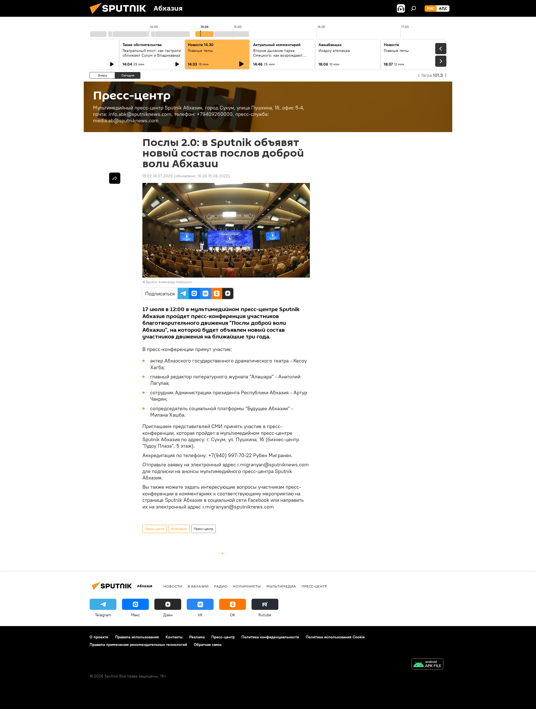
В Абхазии (179, 529)
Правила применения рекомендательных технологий (138, 644)
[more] (114, 178)
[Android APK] (427, 664)
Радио (221, 586)
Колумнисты (247, 586)
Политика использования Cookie (335, 636)
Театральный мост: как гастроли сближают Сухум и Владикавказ (152, 53)
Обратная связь (208, 644)
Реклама (197, 636)
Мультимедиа (281, 586)
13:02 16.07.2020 (157, 175)
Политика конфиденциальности (270, 636)
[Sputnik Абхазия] (120, 15)
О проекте (99, 636)
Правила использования (137, 636)
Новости (172, 586)
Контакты (174, 636)
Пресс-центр (154, 529)
